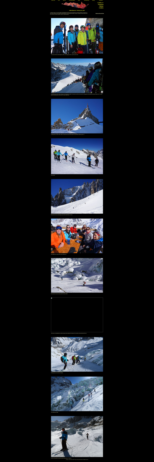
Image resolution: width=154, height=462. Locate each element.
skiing (79, 0)
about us (64, 0)
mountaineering (86, 0)
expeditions (101, 0)
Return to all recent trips (100, 13)
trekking (93, 0)
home (59, 0)
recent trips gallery (72, 0)
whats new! (53, 0)
